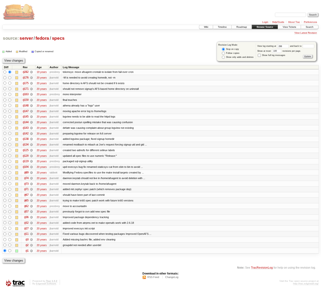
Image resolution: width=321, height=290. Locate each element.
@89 (26, 172)
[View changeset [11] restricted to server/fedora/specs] (31, 233)
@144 (25, 122)
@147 (25, 111)
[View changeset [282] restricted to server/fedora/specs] (31, 72)
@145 (25, 116)
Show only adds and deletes (239, 57)
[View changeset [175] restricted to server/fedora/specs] (31, 83)
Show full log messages (273, 55)
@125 (25, 150)
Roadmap (241, 27)
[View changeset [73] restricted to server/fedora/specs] (31, 183)
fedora (42, 38)
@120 (25, 155)
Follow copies (232, 53)
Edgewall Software (46, 283)
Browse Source (265, 27)
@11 (26, 233)
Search (309, 27)
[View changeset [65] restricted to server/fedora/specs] (31, 200)
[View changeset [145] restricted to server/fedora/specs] (31, 116)
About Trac (294, 22)
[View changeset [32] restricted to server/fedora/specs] (31, 222)
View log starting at (267, 46)
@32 (26, 222)
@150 (25, 100)
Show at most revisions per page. (279, 51)
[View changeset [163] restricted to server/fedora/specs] (31, 94)
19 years (42, 72)
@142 (25, 133)
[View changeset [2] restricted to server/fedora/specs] (31, 245)
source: (11, 38)
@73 (26, 183)
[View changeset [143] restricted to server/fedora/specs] (31, 127)
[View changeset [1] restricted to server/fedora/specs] (31, 250)
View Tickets (289, 27)
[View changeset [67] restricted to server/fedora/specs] (31, 194)
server (26, 38)
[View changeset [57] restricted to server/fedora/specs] (31, 211)
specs (58, 38)
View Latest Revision (305, 32)
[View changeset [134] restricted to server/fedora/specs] (31, 144)
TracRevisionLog (262, 267)
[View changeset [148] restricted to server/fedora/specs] (31, 105)
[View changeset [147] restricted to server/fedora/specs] (31, 111)
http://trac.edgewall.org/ (306, 283)
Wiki (206, 27)
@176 (25, 77)
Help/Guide (278, 22)
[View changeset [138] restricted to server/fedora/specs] (31, 139)
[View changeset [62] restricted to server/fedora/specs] (31, 206)
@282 (25, 72)
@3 (27, 239)
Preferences (310, 22)
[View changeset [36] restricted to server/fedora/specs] (31, 217)
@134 (25, 144)
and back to (296, 46)
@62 (26, 206)
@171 (25, 88)
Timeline (222, 27)
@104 (25, 167)
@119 (25, 161)
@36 (26, 217)
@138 (25, 139)
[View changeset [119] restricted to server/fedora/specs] (31, 161)
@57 (26, 211)
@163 (25, 94)
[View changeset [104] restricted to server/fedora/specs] (31, 167)
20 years (42, 77)
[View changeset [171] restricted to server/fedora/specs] (31, 88)
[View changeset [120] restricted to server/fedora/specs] (31, 155)
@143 (25, 127)
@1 (27, 250)
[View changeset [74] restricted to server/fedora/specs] (31, 178)
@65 (26, 200)
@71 (26, 189)
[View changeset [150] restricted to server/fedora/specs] (31, 100)
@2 (27, 245)
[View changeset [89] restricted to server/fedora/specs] (31, 172)
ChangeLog (171, 277)
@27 (26, 228)
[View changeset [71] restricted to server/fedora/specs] (31, 189)
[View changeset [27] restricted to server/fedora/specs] (31, 228)
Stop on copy (232, 49)
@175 (25, 83)
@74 (26, 178)
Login (265, 22)
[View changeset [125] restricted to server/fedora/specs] (31, 150)
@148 (25, 105)
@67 (26, 194)
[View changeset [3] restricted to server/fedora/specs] (31, 239)
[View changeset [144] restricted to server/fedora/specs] (31, 122)
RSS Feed (153, 277)
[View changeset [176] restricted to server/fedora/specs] (31, 77)
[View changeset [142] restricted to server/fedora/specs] (31, 133)
